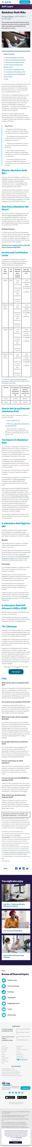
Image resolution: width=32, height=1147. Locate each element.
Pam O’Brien (9, 16)
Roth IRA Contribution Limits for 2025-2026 (10, 1073)
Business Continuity (20, 1057)
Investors (3, 1054)
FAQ (6, 79)
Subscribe (25, 1088)
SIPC (25, 828)
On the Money (5, 1061)
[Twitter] (20, 868)
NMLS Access (19, 1052)
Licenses (18, 1051)
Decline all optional (16, 1140)
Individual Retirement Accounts (8, 1068)
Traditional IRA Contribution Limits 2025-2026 (11, 1072)
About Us (3, 1046)
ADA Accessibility (19, 1056)
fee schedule (17, 835)
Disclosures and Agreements (22, 1049)
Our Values (4, 1051)
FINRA (21, 828)
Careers (3, 1056)
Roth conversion (17, 199)
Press (3, 1052)
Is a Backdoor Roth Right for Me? (15, 72)
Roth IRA (4, 179)
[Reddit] (27, 868)
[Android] (22, 1098)
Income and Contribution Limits (14, 62)
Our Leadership (5, 1047)
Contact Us (4, 1059)
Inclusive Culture (5, 1057)
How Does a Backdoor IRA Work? (15, 60)
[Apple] (10, 1098)
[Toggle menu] (3, 2)
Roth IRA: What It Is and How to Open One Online (12, 1075)
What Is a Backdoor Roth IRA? (14, 57)
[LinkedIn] (23, 868)
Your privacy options (23, 1059)
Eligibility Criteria (19, 1054)
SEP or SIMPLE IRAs (21, 496)
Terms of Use (18, 1047)
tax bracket (20, 479)
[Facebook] (16, 868)
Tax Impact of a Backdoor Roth (14, 69)
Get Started (25, 2)
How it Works (4, 1049)
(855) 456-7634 (8, 1031)
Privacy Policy (19, 1137)
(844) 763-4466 (8, 1040)
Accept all (15, 1142)
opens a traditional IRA (14, 215)
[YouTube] (22, 1092)
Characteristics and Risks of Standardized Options (16, 852)
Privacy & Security (19, 1046)
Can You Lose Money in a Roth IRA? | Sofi (10, 1070)
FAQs (3, 1062)
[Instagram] (19, 1092)
